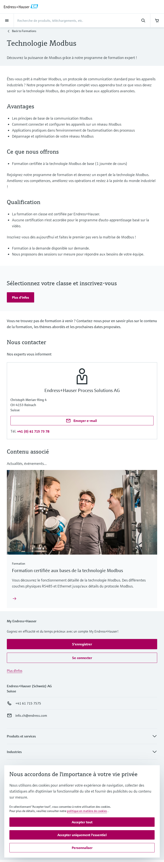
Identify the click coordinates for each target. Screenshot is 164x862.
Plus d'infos (14, 670)
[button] (20, 297)
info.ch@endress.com (31, 715)
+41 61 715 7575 (28, 703)
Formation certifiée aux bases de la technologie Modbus (67, 570)
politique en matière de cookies (87, 811)
